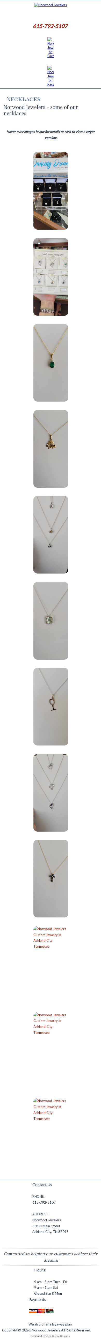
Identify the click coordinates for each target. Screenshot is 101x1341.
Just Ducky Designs (58, 1336)
